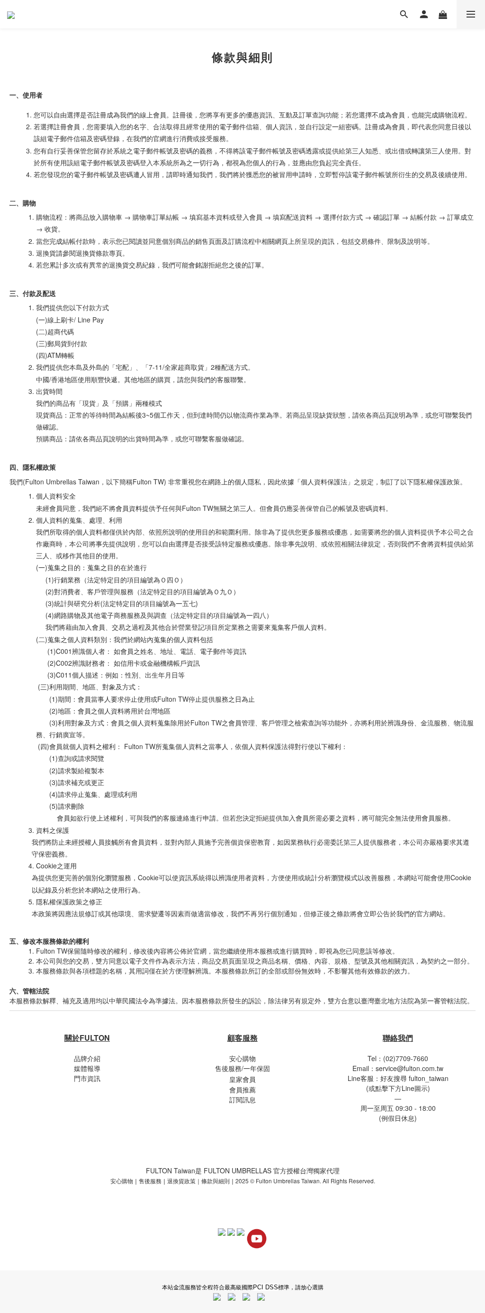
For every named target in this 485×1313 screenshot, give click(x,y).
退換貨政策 (181, 1181)
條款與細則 (215, 1181)
